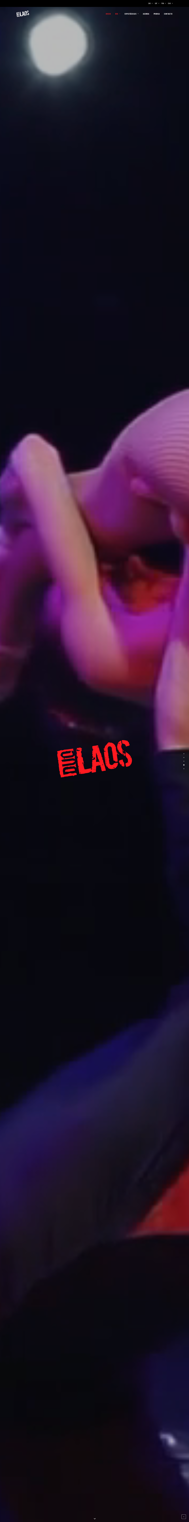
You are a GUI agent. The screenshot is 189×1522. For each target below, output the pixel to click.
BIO (116, 14)
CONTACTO (168, 14)
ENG (169, 3)
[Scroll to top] (184, 1516)
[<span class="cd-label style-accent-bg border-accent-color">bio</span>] (184, 754)
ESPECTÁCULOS (130, 14)
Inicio (108, 14)
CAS (149, 3)
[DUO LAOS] (22, 14)
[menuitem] (150, 3)
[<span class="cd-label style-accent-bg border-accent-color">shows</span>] (184, 757)
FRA (162, 3)
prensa (157, 14)
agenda (146, 14)
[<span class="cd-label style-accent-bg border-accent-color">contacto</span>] (184, 769)
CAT (156, 3)
